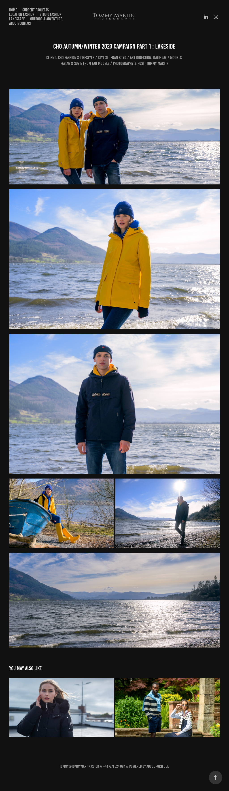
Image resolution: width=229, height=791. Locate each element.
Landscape (17, 19)
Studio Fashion (50, 14)
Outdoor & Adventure (46, 19)
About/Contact (20, 23)
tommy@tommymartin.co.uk (79, 766)
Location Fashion (21, 14)
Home (13, 10)
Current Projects (35, 10)
